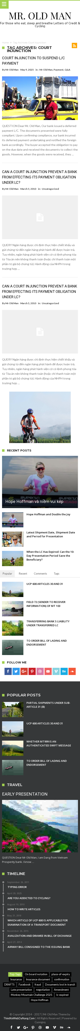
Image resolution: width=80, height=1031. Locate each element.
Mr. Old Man (40, 15)
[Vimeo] (56, 671)
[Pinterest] (32, 671)
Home (5, 42)
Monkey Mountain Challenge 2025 (31, 994)
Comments (40, 573)
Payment (59, 69)
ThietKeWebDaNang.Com (19, 1018)
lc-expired (62, 994)
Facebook (25, 984)
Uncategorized (50, 188)
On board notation (36, 974)
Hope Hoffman (39, 1000)
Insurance (16, 979)
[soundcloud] (72, 671)
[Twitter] (16, 671)
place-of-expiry (60, 974)
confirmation (61, 979)
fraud (38, 984)
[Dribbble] (40, 671)
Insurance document (38, 979)
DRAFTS (9, 984)
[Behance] (64, 671)
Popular (7, 573)
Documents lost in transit (60, 984)
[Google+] (24, 671)
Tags (56, 573)
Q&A (67, 69)
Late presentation (21, 989)
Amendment (61, 989)
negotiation (43, 989)
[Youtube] (48, 671)
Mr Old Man (11, 69)
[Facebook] (8, 671)
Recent (23, 573)
